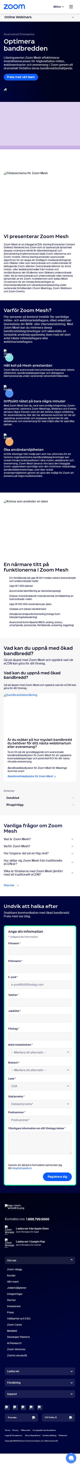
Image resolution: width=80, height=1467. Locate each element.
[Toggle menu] (71, 6)
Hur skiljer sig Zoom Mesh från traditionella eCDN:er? (33, 862)
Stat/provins (16, 1096)
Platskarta (63, 1435)
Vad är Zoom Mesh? (17, 839)
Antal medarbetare (20, 1044)
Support (12, 1394)
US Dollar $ (51, 1417)
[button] (71, 1458)
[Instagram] (40, 1407)
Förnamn (14, 943)
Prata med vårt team (21, 77)
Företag (13, 1028)
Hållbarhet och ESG (19, 1318)
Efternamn (15, 961)
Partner (11, 1300)
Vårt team (13, 1281)
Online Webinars (18, 17)
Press (10, 1312)
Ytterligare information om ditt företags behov (36, 1128)
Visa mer (9, 885)
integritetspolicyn (21, 1168)
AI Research (14, 1343)
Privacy (15, 1430)
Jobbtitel (14, 1011)
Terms (7, 1430)
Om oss (11, 1260)
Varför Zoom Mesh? (17, 846)
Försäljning (14, 1382)
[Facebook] (31, 1407)
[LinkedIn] (7, 1407)
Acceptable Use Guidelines (44, 1430)
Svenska (12, 1417)
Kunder (11, 1275)
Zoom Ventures (16, 1349)
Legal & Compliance (13, 1435)
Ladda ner (13, 1371)
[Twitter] (15, 1407)
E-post (13, 977)
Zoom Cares (14, 1324)
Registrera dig (57, 1177)
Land (12, 1078)
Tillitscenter (26, 1430)
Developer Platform (18, 1337)
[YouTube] (23, 1407)
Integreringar (15, 1294)
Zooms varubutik (17, 1355)
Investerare (14, 1306)
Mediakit (12, 1331)
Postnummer (16, 1112)
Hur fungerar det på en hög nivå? (26, 853)
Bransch (14, 1062)
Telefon (13, 995)
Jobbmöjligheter (16, 1287)
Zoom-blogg (14, 1269)
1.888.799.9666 (37, 1219)
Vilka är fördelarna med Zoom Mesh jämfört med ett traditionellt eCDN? (33, 873)
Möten (57, 6)
